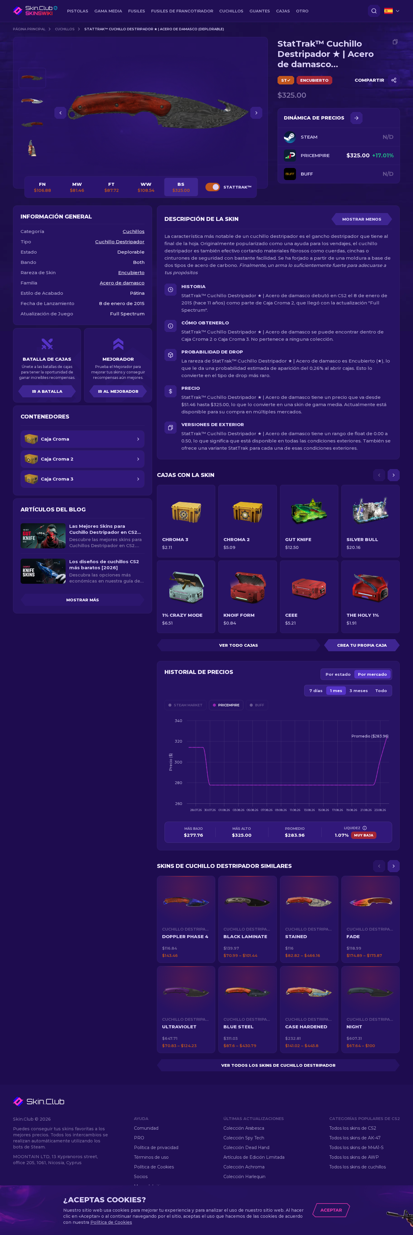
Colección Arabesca (243, 1128)
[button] (186, 919)
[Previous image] (60, 113)
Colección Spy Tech (243, 1138)
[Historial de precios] (356, 118)
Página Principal (29, 29)
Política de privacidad (156, 1147)
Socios (141, 1176)
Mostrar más (82, 599)
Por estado (338, 674)
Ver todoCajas (238, 645)
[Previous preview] (32, 60)
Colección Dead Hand (246, 1147)
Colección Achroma (244, 1167)
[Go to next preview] (32, 165)
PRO (139, 1138)
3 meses (359, 690)
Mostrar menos (361, 219)
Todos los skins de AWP (354, 1157)
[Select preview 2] (32, 101)
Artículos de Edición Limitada (254, 1157)
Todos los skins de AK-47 (355, 1138)
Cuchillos (65, 29)
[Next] (394, 475)
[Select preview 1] (32, 78)
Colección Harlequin (244, 1176)
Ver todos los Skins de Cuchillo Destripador (278, 1065)
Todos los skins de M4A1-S (356, 1147)
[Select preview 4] (32, 148)
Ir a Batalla (47, 391)
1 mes (336, 690)
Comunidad (146, 1128)
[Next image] (256, 113)
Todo (381, 690)
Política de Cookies (154, 1167)
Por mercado (372, 674)
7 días (316, 690)
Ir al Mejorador (118, 391)
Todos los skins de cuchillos (357, 1167)
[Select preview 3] (32, 124)
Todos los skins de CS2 (352, 1128)
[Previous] (379, 475)
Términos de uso (151, 1157)
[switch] (212, 187)
